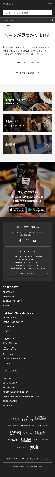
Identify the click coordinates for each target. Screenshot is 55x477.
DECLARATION (11, 401)
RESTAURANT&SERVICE (18, 313)
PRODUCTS (8, 326)
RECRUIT (8, 370)
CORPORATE (10, 287)
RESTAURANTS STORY (14, 359)
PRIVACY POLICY (12, 387)
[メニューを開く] (50, 4)
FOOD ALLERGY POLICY (16, 392)
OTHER (6, 363)
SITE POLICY (10, 383)
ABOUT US (8, 292)
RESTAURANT (10, 317)
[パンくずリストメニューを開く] (3, 25)
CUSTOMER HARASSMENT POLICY (21, 396)
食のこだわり (8, 354)
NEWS (6, 305)
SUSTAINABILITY (12, 301)
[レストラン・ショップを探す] (27, 12)
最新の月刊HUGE (10, 343)
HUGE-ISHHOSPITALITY (10, 349)
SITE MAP (8, 405)
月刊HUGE (8, 338)
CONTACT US (10, 378)
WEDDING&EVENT (13, 322)
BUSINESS (8, 296)
